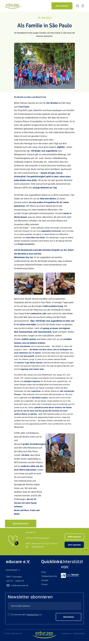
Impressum (66, 633)
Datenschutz (33, 614)
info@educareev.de (19, 585)
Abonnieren (68, 617)
